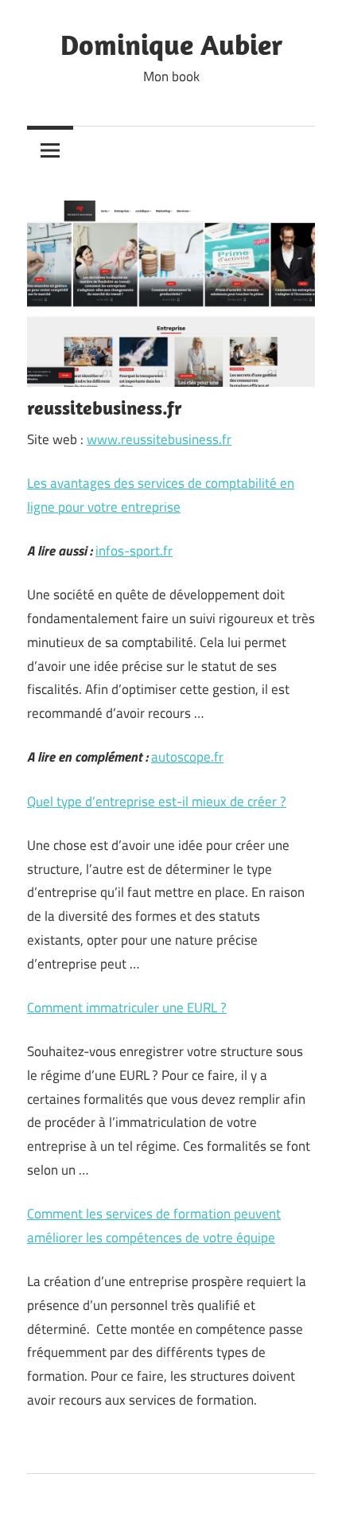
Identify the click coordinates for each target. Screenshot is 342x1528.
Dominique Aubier (171, 44)
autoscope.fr (187, 756)
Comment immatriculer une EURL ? (127, 1007)
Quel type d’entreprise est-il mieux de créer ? (156, 801)
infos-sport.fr (134, 550)
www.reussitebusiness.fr (159, 439)
